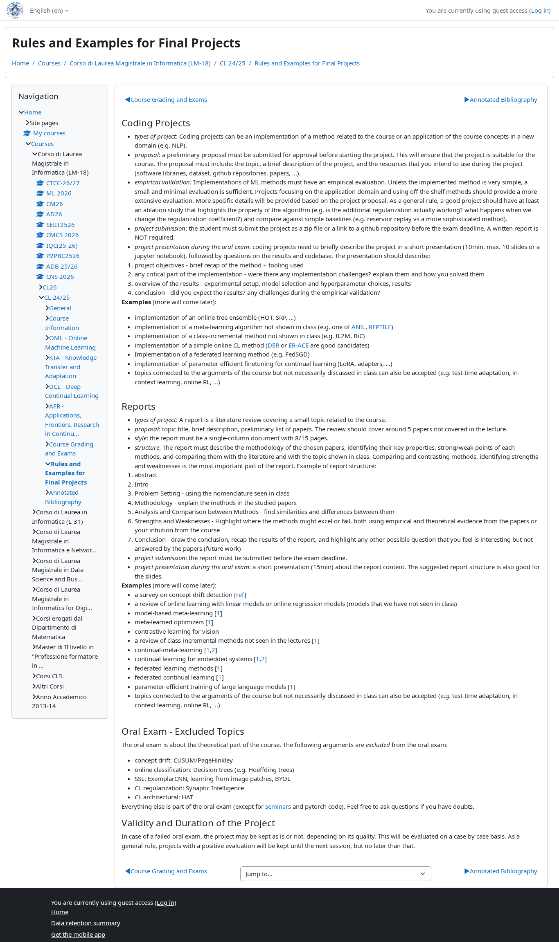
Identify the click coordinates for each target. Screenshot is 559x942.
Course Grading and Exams (166, 99)
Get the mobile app (78, 934)
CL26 (50, 287)
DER (273, 345)
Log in (540, 10)
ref (240, 594)
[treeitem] (59, 409)
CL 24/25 (233, 63)
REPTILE (380, 327)
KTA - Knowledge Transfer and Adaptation (71, 366)
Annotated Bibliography (500, 99)
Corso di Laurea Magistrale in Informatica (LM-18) (140, 63)
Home (20, 63)
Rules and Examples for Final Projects (307, 63)
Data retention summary (85, 923)
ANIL (358, 327)
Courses (49, 63)
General (60, 308)
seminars (278, 806)
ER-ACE (299, 345)
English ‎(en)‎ (46, 10)
